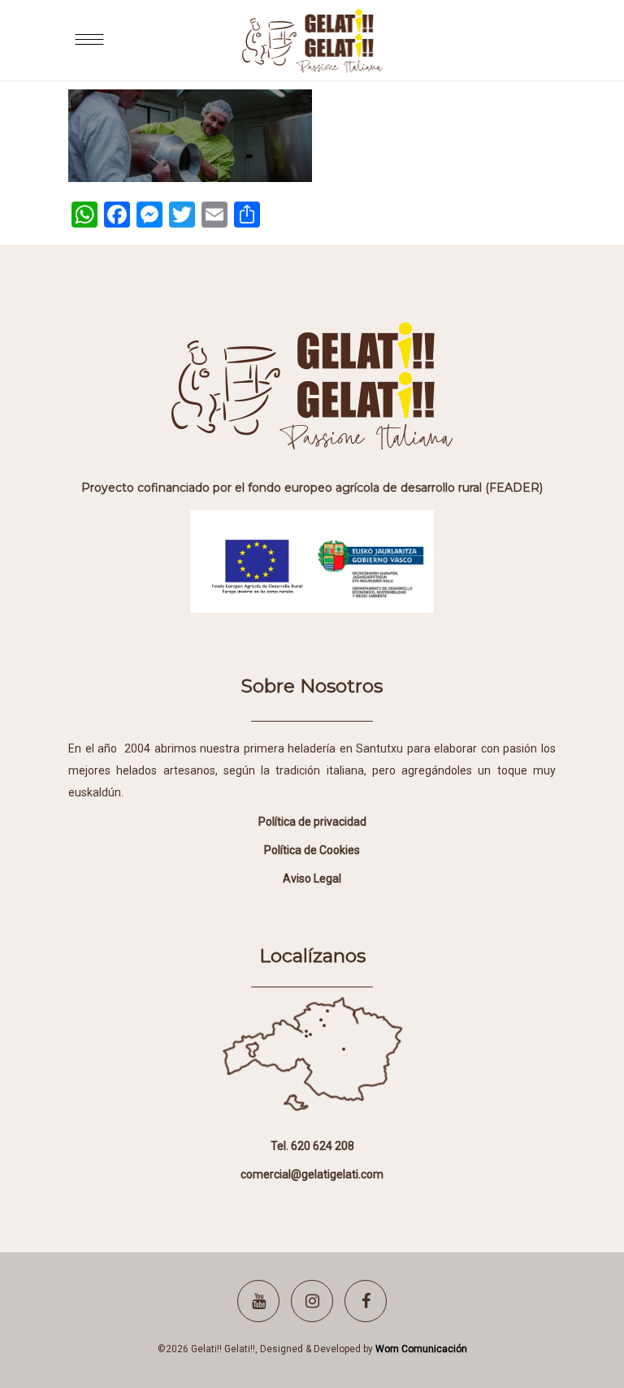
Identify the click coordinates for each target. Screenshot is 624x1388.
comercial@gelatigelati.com (312, 1174)
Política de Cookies (312, 850)
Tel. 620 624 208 (312, 1145)
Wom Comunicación (421, 1349)
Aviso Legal (312, 878)
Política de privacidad (312, 821)
